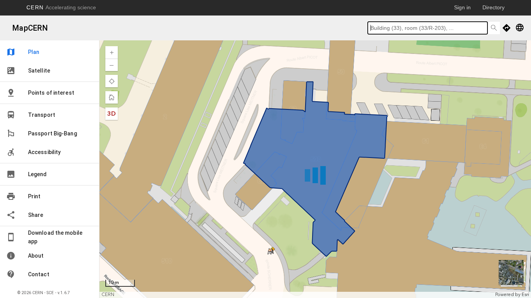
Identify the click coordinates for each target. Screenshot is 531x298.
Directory (493, 7)
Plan (22, 52)
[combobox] (427, 28)
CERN (61, 7)
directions (506, 28)
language (519, 27)
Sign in (462, 7)
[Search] (493, 28)
